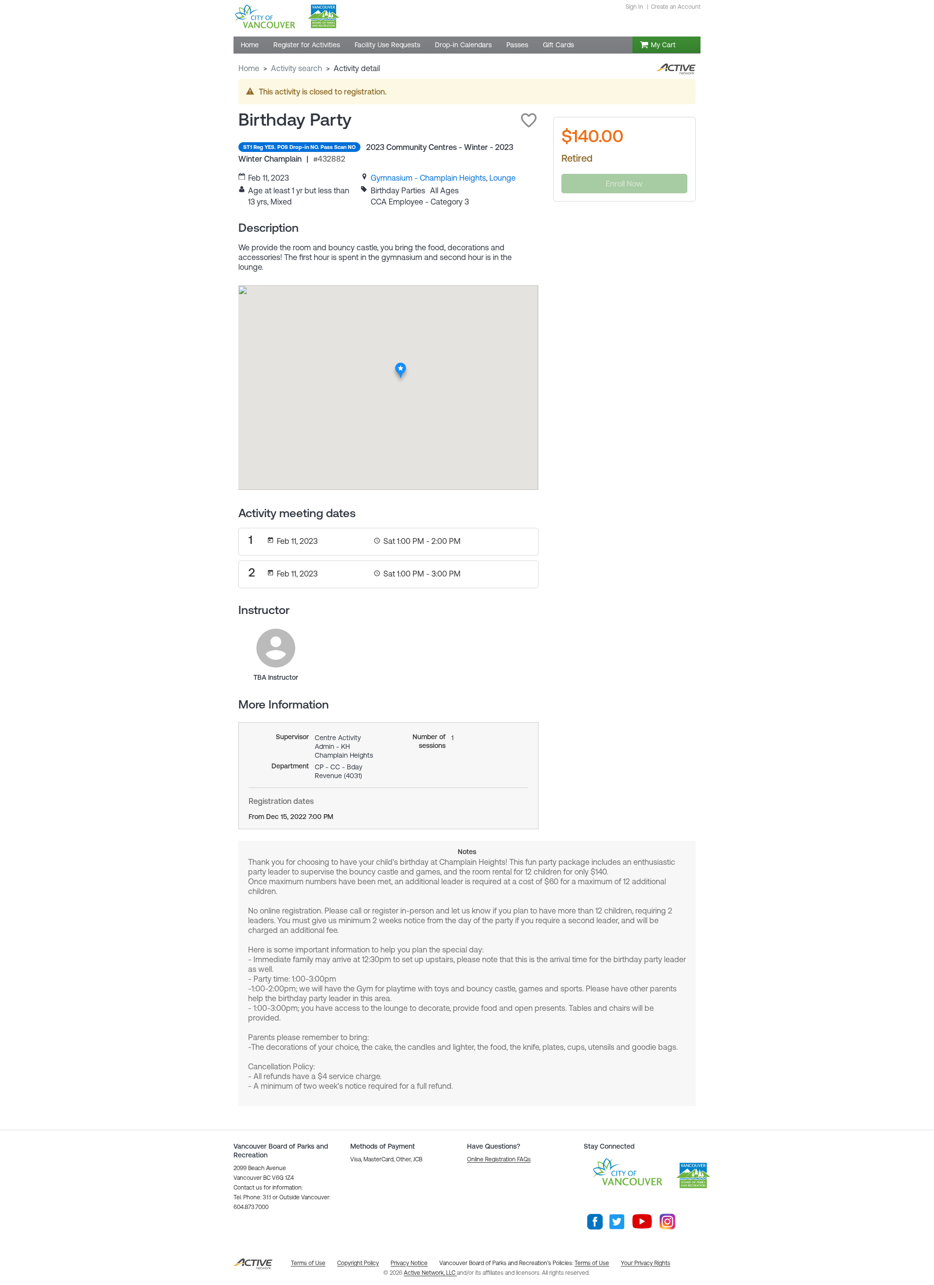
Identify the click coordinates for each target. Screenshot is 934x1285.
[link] (428, 177)
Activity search (296, 68)
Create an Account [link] (675, 6)
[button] (529, 120)
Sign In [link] (634, 6)
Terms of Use (592, 1263)
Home (248, 68)
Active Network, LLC (430, 1272)
